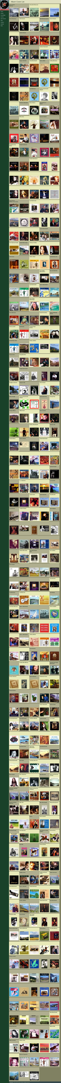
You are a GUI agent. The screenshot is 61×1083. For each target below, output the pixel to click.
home (2, 11)
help (2, 20)
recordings (3, 15)
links (2, 25)
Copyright (11, 1082)
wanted (2, 24)
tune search (3, 18)
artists (2, 13)
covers (2, 16)
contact (2, 22)
